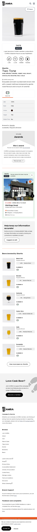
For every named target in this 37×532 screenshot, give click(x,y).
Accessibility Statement (8, 467)
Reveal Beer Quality (12, 210)
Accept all (6, 528)
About (4, 436)
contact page (29, 421)
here (15, 495)
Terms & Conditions (7, 478)
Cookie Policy (6, 472)
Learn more (17, 524)
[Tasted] (27, 59)
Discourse (5, 480)
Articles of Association (8, 469)
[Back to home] (7, 3)
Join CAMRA (5, 433)
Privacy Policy (6, 464)
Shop (3, 461)
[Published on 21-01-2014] (18, 198)
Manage (16, 528)
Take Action (5, 444)
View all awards (26, 147)
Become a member (14, 395)
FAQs (21, 421)
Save (31, 9)
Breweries (5, 449)
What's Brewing (6, 483)
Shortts (12, 125)
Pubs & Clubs (5, 441)
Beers (3, 452)
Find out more (17, 160)
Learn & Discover (7, 458)
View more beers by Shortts (18, 364)
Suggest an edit (12, 240)
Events (4, 446)
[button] (32, 196)
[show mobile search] (30, 3)
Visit (3, 438)
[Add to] (30, 181)
